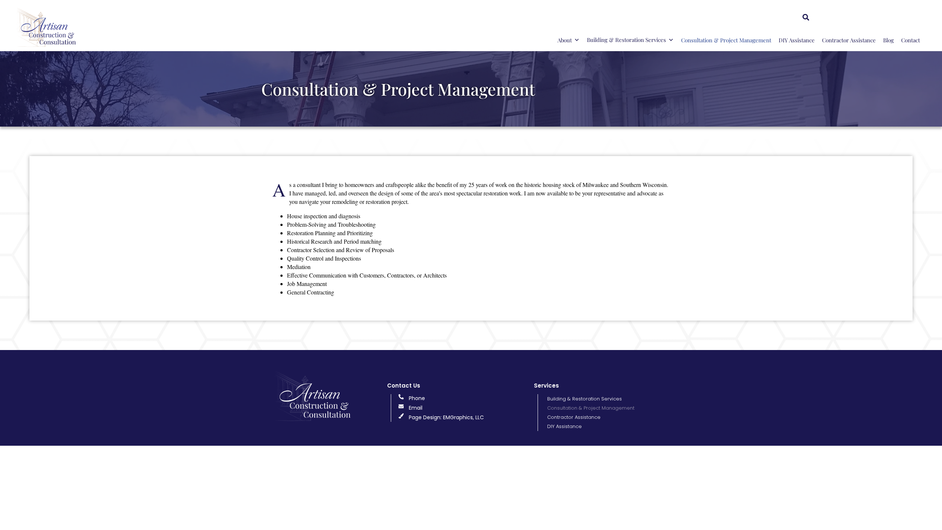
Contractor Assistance (849, 40)
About (564, 40)
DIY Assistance (797, 40)
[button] (806, 17)
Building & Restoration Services (626, 39)
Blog (888, 40)
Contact (910, 40)
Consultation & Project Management (726, 40)
